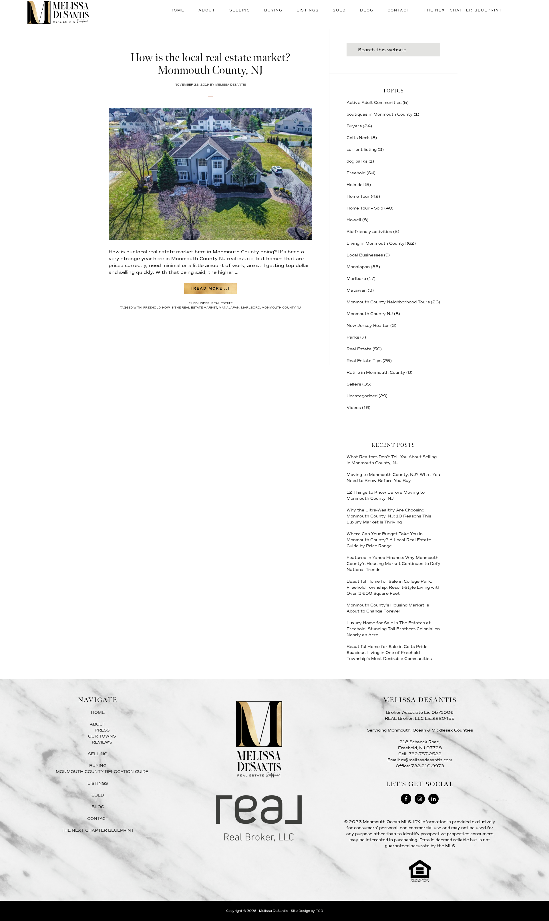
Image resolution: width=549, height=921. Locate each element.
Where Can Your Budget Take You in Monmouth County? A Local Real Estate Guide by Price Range (389, 539)
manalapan (229, 307)
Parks (353, 337)
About (98, 724)
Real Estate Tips (364, 360)
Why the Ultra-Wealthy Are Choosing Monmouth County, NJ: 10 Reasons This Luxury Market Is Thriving (389, 516)
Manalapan (358, 266)
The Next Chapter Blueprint (97, 830)
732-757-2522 (425, 754)
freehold (151, 307)
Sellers (354, 384)
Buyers (354, 126)
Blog (98, 807)
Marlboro (356, 278)
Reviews (102, 742)
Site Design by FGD (307, 911)
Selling (97, 754)
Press (102, 730)
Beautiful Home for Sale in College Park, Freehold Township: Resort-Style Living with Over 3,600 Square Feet (393, 587)
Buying (97, 765)
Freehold (356, 173)
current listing (362, 149)
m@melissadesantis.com (426, 760)
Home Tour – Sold (365, 208)
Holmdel (355, 184)
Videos (354, 407)
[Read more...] (214, 290)
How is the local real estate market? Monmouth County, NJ (210, 64)
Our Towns (102, 736)
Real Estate (221, 303)
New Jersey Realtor (368, 325)
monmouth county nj (281, 307)
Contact (97, 818)
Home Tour (358, 196)
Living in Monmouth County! (376, 243)
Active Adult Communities (374, 102)
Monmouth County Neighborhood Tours (388, 302)
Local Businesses (365, 255)
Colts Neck (358, 137)
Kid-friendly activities (369, 231)
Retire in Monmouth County (376, 372)
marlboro (250, 307)
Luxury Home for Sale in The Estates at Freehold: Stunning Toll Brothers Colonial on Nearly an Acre (393, 628)
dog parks (357, 161)
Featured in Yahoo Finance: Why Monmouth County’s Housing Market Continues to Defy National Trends (393, 563)
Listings (97, 783)
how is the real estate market (189, 307)
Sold (98, 795)
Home (98, 712)
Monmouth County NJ (370, 313)
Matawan (357, 290)
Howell (354, 220)
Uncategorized (362, 396)
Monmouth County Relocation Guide (102, 771)
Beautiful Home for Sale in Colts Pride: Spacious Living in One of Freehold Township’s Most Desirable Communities (389, 652)
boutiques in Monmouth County (380, 114)
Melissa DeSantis (58, 12)
